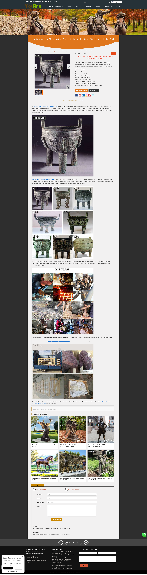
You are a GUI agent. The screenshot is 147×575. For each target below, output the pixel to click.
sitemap (89, 572)
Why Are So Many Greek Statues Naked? (62, 568)
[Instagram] (86, 95)
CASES (69, 6)
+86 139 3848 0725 (33, 557)
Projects (89, 6)
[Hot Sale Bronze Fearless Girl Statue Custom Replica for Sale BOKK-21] (101, 429)
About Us (78, 6)
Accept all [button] (8, 568)
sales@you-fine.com (73, 489)
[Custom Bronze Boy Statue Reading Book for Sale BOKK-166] (101, 463)
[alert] (13, 564)
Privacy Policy (95, 572)
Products (59, 6)
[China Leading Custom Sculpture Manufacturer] (33, 6)
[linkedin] (83, 95)
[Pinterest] (89, 95)
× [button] (22, 556)
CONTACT (118, 6)
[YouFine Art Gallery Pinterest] (27, 564)
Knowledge (108, 6)
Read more (13, 565)
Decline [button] (18, 568)
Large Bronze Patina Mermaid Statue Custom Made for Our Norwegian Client (51, 534)
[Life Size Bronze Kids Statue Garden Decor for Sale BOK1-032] (72, 463)
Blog (98, 6)
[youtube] (80, 95)
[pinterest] (86, 542)
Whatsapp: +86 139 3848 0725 (50, 1)
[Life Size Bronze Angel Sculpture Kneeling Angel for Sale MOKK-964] (72, 429)
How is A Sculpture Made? (58, 564)
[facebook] (76, 95)
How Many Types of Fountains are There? (62, 567)
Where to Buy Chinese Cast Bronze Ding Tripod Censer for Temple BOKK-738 (51, 528)
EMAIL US (95, 90)
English (116, 2)
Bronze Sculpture (47, 51)
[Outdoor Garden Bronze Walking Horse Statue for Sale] (44, 463)
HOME (51, 6)
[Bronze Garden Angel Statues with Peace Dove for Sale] (44, 429)
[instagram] (79, 542)
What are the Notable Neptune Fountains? (62, 565)
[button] (13, 571)
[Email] (93, 95)
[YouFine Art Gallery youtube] (26, 564)
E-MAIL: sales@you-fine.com (33, 1)
